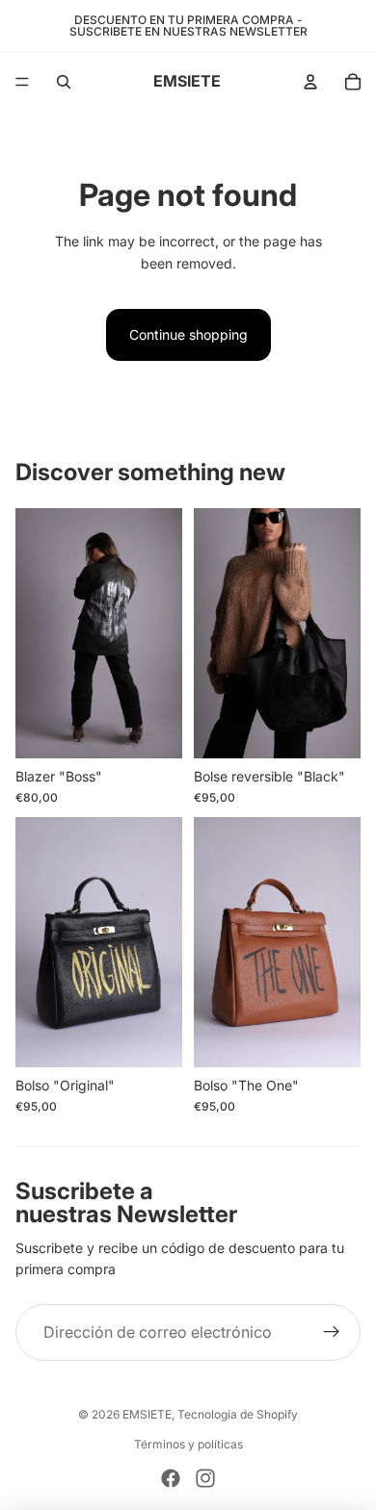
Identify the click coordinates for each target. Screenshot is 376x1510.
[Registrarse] (331, 1333)
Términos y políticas (188, 1444)
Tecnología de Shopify (237, 1414)
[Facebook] (170, 1478)
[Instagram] (205, 1478)
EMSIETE (147, 1414)
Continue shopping (188, 334)
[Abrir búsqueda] (63, 82)
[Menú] (22, 82)
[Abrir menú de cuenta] (310, 82)
